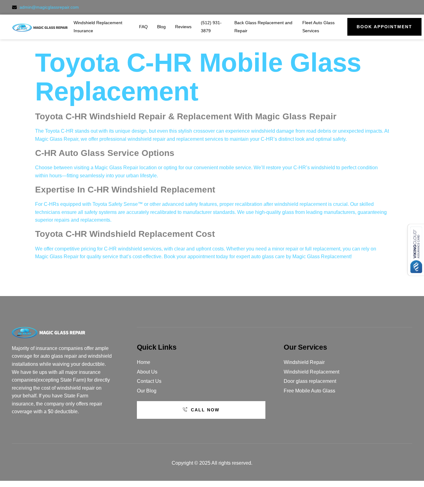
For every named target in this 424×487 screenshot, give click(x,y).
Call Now (205, 409)
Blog (161, 26)
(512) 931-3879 (211, 26)
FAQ (143, 26)
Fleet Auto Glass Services (318, 26)
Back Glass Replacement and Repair (263, 26)
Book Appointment (384, 26)
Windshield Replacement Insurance (98, 26)
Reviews (183, 26)
